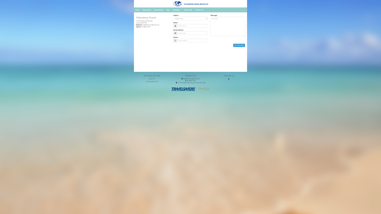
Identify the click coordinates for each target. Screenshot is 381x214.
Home (137, 10)
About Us (152, 79)
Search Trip (188, 10)
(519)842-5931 (145, 27)
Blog (168, 10)
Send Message (239, 45)
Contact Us (199, 10)
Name (175, 23)
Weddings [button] (176, 10)
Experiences (147, 10)
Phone (175, 37)
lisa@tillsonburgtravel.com (151, 25)
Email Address (178, 30)
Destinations (158, 10)
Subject (176, 15)
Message (214, 15)
